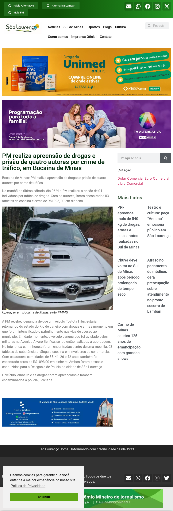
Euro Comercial (157, 178)
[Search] (165, 158)
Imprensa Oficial (83, 37)
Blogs (107, 27)
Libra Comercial (130, 183)
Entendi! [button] (44, 496)
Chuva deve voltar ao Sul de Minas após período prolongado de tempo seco (128, 277)
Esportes (93, 27)
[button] (86, 72)
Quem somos (58, 37)
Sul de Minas (73, 27)
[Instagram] (157, 6)
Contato (106, 37)
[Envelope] (128, 6)
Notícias (54, 27)
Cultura (120, 27)
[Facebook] (147, 6)
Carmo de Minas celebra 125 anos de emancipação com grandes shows (129, 341)
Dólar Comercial (130, 178)
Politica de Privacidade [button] (28, 486)
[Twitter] (166, 478)
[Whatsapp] (138, 6)
